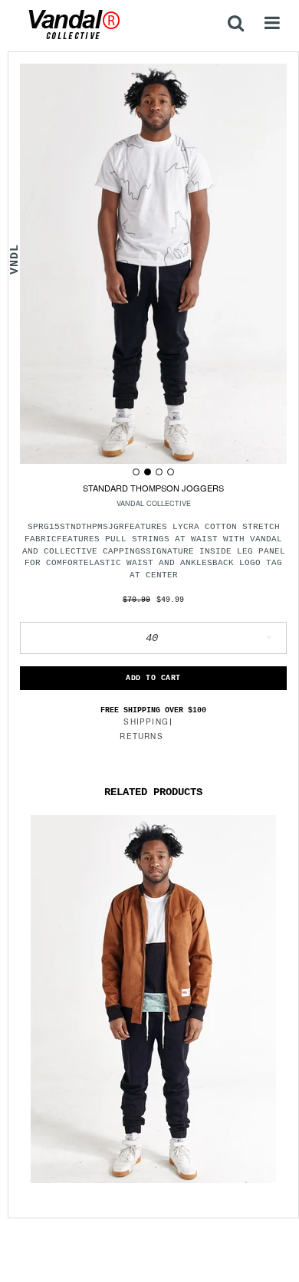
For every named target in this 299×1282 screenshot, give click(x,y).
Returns (141, 736)
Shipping (146, 721)
